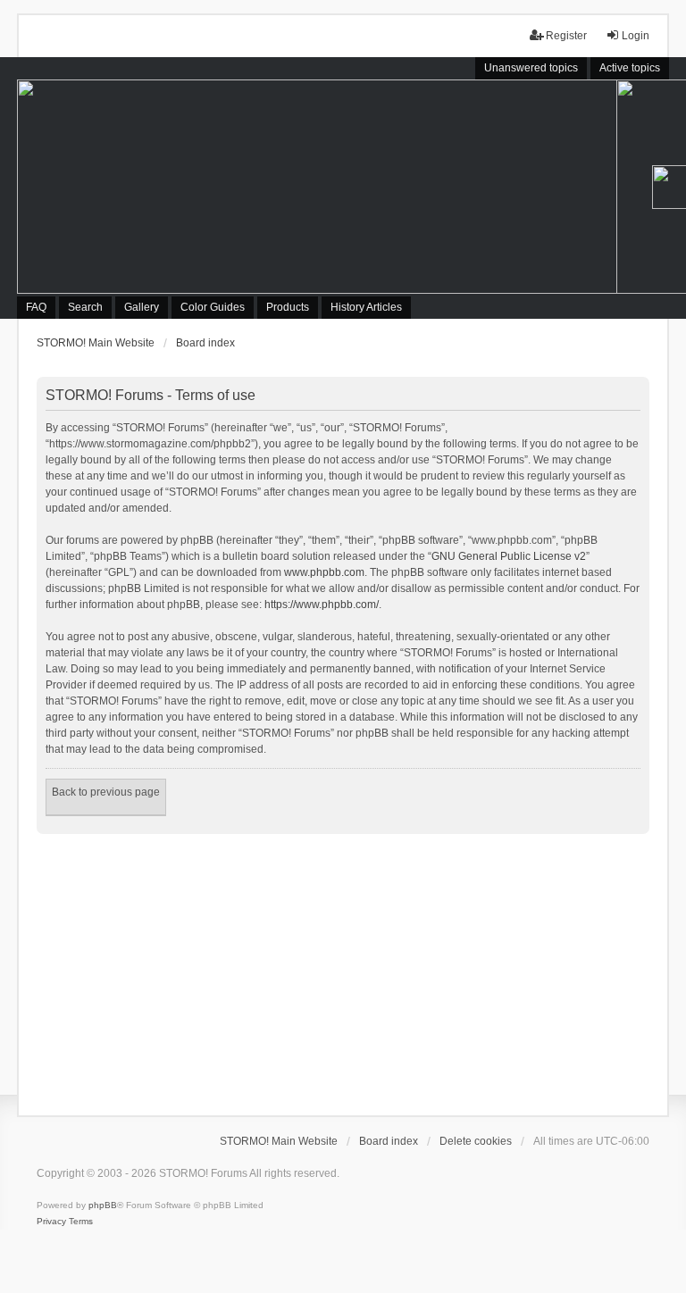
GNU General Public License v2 (508, 556)
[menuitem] (51, 1222)
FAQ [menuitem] (36, 307)
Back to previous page (106, 792)
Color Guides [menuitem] (212, 307)
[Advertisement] (343, 968)
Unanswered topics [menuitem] (531, 68)
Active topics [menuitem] (629, 68)
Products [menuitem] (287, 307)
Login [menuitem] (635, 35)
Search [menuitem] (85, 307)
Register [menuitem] (566, 35)
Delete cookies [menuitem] (475, 1141)
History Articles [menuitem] (366, 307)
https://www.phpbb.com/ (321, 604)
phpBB (102, 1205)
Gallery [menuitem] (141, 307)
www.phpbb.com (324, 572)
